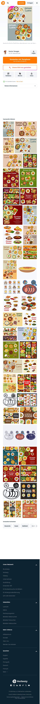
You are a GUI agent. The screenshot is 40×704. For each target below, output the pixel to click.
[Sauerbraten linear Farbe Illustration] (10, 432)
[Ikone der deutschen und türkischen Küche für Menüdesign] (24, 379)
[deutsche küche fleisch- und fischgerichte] (26, 433)
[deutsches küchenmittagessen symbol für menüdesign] (12, 193)
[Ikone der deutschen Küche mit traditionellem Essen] (10, 481)
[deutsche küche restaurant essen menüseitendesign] (10, 686)
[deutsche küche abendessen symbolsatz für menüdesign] (8, 161)
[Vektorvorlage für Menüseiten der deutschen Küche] (11, 230)
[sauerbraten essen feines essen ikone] (19, 665)
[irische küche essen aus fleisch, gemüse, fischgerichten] (24, 562)
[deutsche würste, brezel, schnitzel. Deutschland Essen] (12, 417)
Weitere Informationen (11, 86)
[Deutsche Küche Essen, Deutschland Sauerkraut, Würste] (11, 646)
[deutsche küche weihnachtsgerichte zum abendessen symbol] (14, 178)
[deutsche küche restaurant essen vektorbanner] (10, 208)
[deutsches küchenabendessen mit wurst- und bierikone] (10, 560)
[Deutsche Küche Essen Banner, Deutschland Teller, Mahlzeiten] (11, 628)
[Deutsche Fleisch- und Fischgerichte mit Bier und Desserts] (10, 376)
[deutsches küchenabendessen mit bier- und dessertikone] (12, 495)
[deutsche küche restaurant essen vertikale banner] (11, 529)
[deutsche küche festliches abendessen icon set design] (8, 129)
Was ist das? (19, 81)
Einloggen (30, 3)
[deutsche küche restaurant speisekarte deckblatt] (12, 284)
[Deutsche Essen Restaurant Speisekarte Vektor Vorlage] (13, 612)
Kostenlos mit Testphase (20, 60)
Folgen (34, 53)
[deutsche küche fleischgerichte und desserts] (12, 324)
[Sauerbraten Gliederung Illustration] (9, 598)
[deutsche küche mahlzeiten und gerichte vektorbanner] (11, 248)
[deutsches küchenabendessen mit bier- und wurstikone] (11, 450)
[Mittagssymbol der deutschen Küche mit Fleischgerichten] (10, 304)
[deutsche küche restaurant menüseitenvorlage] (25, 210)
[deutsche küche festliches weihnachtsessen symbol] (12, 466)
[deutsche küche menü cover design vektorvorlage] (11, 266)
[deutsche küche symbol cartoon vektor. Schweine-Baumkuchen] (12, 399)
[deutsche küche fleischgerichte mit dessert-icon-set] (10, 344)
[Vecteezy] (3, 3)
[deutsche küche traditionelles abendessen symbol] (14, 145)
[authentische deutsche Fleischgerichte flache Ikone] (12, 546)
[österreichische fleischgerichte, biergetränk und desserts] (24, 481)
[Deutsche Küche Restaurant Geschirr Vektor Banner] (13, 582)
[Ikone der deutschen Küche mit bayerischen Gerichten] (12, 362)
